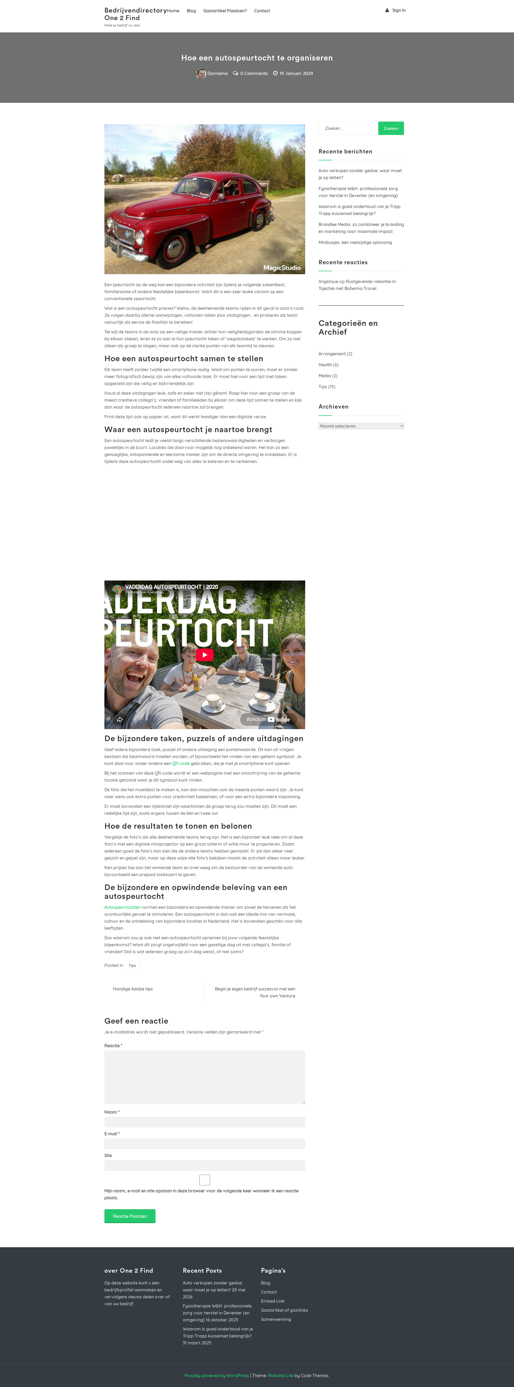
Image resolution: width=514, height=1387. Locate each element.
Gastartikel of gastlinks (284, 1310)
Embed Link (273, 1301)
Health (325, 364)
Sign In (399, 10)
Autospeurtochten (122, 907)
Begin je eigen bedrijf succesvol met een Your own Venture (255, 992)
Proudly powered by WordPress (216, 1375)
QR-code (181, 763)
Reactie (113, 1045)
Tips (132, 965)
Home (173, 10)
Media (325, 375)
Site (108, 1155)
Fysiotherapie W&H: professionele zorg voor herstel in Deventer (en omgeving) (217, 1312)
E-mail (112, 1133)
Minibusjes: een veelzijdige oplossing (355, 242)
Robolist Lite (281, 1375)
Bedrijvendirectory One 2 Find (129, 14)
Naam (111, 1112)
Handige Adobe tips (133, 989)
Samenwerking (276, 1319)
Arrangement (332, 353)
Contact (262, 10)
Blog (191, 10)
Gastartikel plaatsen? (225, 10)
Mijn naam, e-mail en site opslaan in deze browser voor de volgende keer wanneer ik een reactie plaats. (201, 1194)
